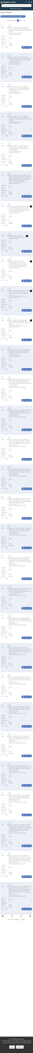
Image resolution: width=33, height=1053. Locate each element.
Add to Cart (27, 47)
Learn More (20, 1047)
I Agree (12, 1047)
